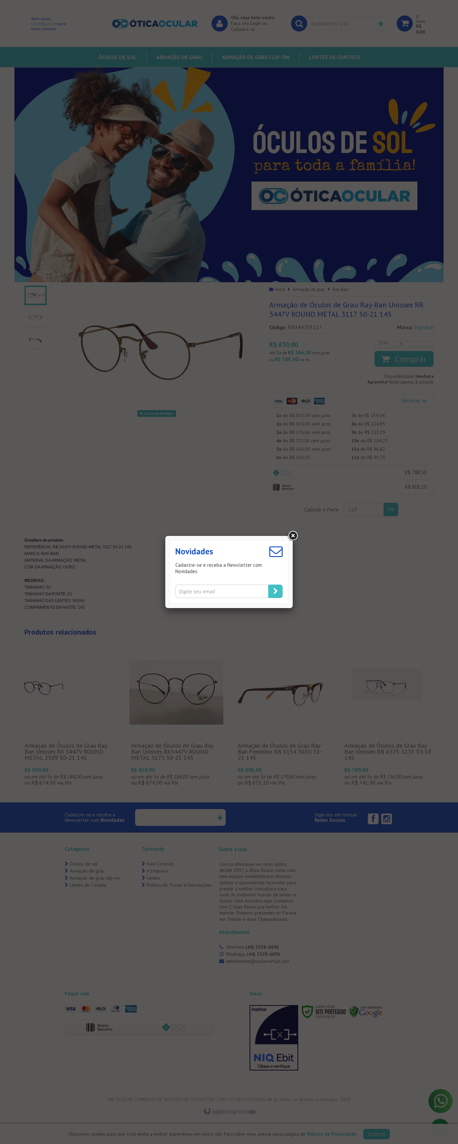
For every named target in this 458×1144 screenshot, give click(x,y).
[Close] (293, 536)
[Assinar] (275, 591)
